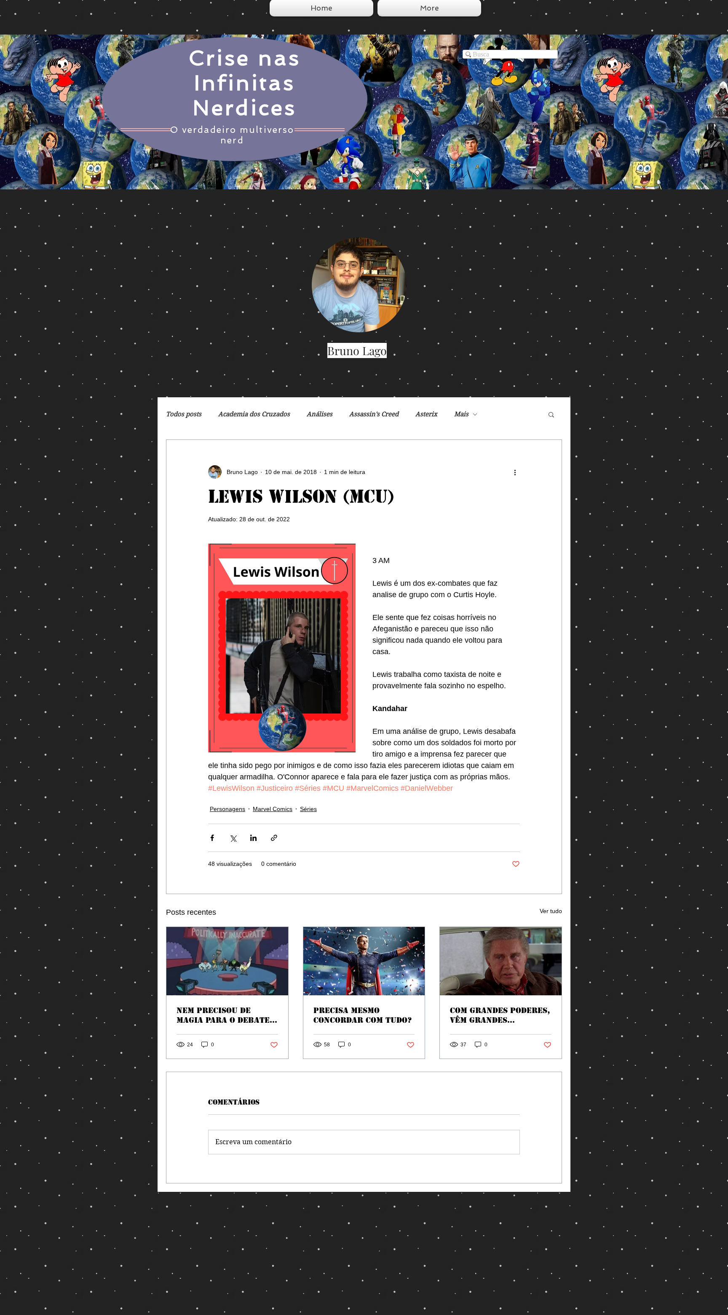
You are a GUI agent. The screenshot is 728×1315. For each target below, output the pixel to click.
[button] (551, 414)
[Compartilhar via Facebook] (212, 838)
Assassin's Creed (374, 414)
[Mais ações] (515, 472)
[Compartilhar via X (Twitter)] (233, 838)
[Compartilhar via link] (274, 838)
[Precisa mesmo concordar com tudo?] (364, 961)
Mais (461, 414)
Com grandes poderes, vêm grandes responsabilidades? (500, 1015)
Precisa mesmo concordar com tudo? (362, 1015)
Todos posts (183, 414)
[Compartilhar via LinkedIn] (253, 838)
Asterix (426, 414)
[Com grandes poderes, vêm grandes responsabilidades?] (501, 961)
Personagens (227, 809)
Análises (319, 414)
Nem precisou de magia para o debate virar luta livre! (223, 1015)
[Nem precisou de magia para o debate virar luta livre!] (227, 961)
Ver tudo (551, 911)
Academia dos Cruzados (254, 414)
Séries (308, 809)
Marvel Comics (272, 809)
